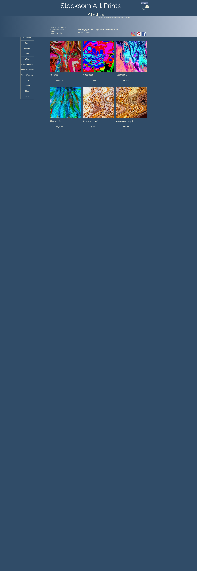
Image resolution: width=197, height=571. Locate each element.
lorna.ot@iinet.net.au (57, 29)
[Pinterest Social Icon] (139, 34)
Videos (27, 86)
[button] (147, 6)
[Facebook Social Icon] (144, 34)
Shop (27, 91)
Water (27, 59)
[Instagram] (133, 34)
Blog (27, 96)
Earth (27, 43)
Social (27, 80)
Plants (27, 54)
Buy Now (59, 80)
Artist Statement (27, 64)
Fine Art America (27, 75)
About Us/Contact (27, 70)
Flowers (27, 48)
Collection (27, 38)
